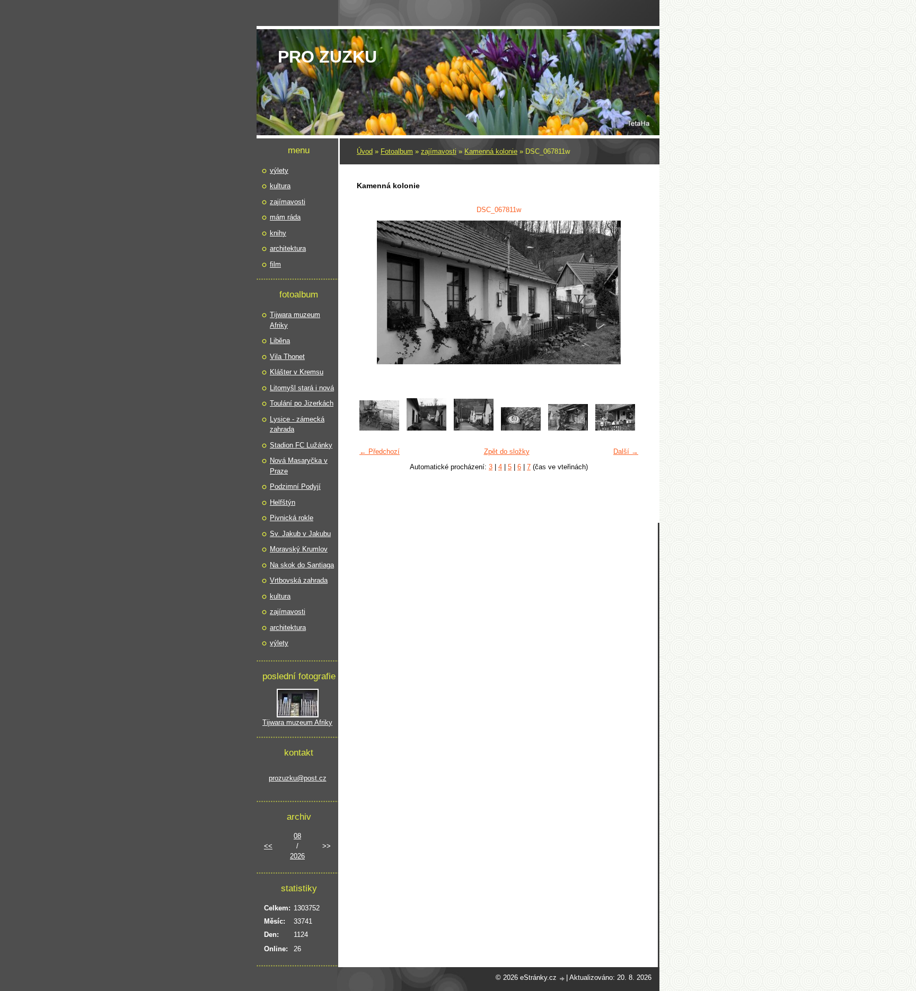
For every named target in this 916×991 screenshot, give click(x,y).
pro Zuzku (327, 56)
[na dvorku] (379, 428)
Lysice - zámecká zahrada (297, 424)
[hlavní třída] (426, 428)
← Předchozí (379, 451)
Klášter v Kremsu (296, 372)
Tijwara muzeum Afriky (295, 320)
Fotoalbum (397, 151)
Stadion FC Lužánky (301, 445)
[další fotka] (626, 292)
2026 (297, 856)
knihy (278, 233)
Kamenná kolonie (490, 151)
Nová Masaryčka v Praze (299, 466)
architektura (288, 248)
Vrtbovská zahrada (299, 580)
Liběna (280, 341)
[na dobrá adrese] (521, 428)
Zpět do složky (507, 451)
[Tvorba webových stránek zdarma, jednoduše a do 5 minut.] (562, 978)
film (275, 264)
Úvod (365, 151)
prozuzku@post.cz (298, 778)
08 (297, 836)
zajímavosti (438, 151)
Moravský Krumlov (299, 549)
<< (268, 846)
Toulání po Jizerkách (301, 403)
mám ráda (285, 217)
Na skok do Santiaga (302, 565)
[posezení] (568, 428)
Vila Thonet (287, 357)
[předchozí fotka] (371, 292)
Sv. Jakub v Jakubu (300, 534)
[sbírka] (615, 428)
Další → (625, 451)
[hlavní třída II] (474, 428)
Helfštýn (282, 502)
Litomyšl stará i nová (302, 388)
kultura (280, 186)
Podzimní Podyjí (295, 486)
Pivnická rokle (291, 518)
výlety (279, 170)
